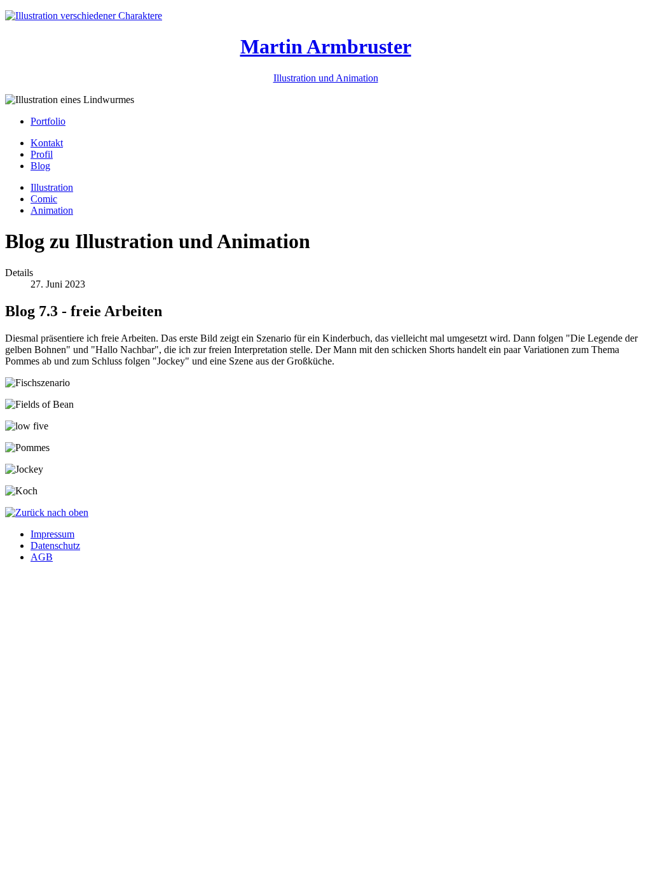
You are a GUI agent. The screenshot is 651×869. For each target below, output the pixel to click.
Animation (52, 210)
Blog (40, 165)
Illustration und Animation (325, 78)
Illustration (52, 187)
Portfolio (48, 121)
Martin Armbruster (325, 46)
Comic (44, 198)
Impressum (52, 534)
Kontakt (47, 142)
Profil (42, 154)
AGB (42, 557)
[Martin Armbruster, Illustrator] (83, 15)
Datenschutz (55, 545)
